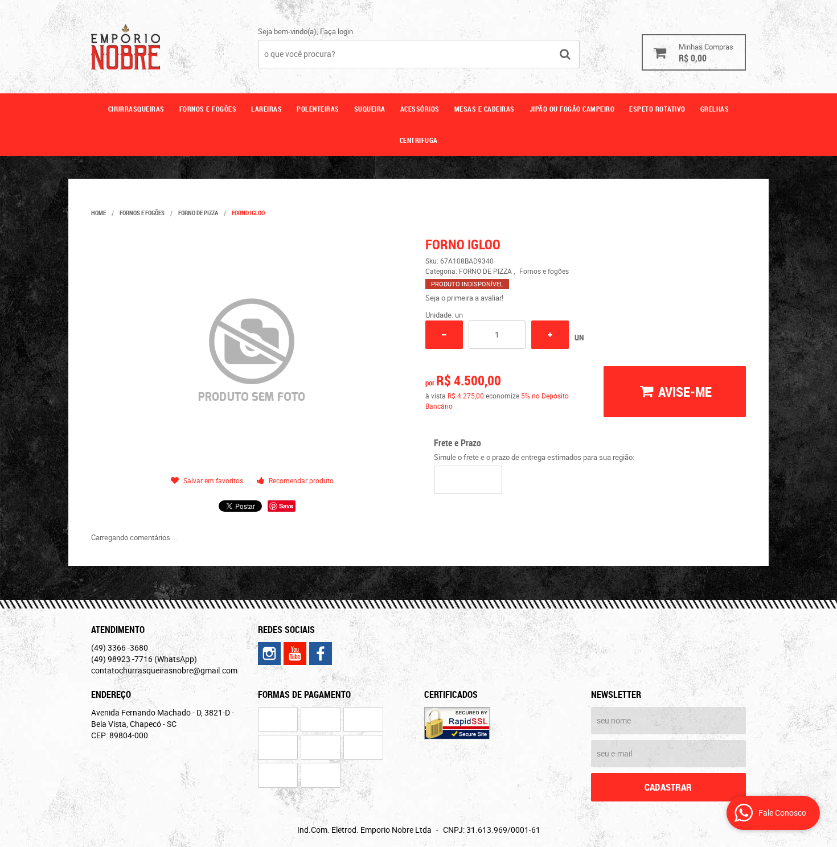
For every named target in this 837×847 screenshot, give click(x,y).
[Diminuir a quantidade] (444, 334)
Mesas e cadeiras (484, 108)
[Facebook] (320, 653)
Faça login (336, 31)
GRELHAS (714, 108)
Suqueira (369, 108)
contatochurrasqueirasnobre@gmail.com (164, 670)
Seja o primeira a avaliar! (464, 298)
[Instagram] (269, 653)
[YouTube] (295, 653)
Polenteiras (318, 108)
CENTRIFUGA (419, 140)
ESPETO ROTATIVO (657, 108)
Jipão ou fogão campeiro (572, 108)
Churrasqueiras (136, 108)
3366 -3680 (119, 647)
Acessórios (420, 108)
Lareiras (266, 108)
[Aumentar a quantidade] (550, 334)
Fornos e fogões (208, 108)
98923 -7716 (144, 658)
